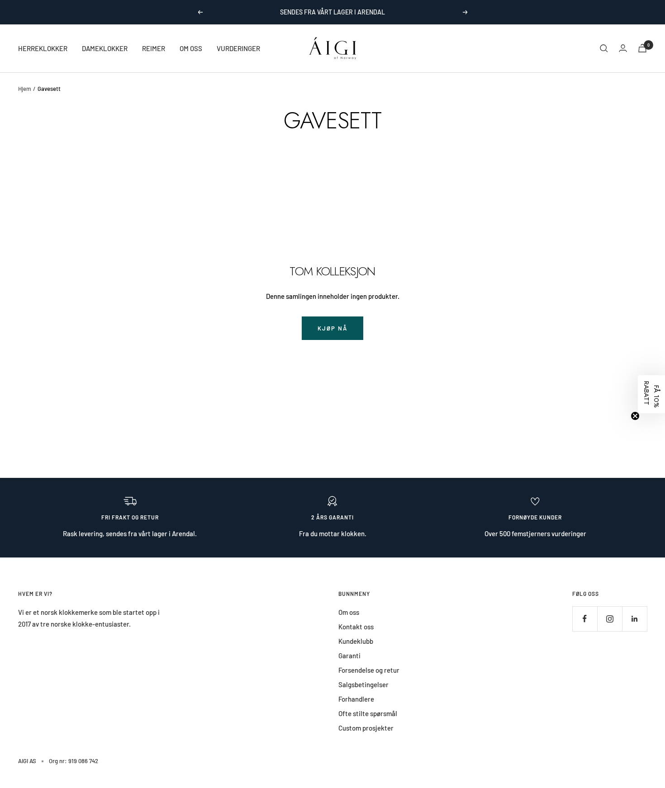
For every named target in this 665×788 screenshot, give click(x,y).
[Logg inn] (623, 48)
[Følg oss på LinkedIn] (634, 618)
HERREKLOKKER (42, 48)
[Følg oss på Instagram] (609, 618)
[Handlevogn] (642, 48)
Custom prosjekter (366, 728)
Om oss (348, 612)
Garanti (349, 655)
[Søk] (604, 48)
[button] (651, 394)
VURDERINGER (238, 48)
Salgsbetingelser (363, 684)
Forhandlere (356, 699)
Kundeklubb (355, 641)
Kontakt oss (356, 627)
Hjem (24, 88)
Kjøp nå (332, 328)
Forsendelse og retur (368, 670)
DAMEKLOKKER (105, 48)
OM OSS (191, 48)
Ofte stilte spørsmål (367, 713)
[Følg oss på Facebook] (584, 618)
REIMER (153, 48)
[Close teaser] (635, 415)
